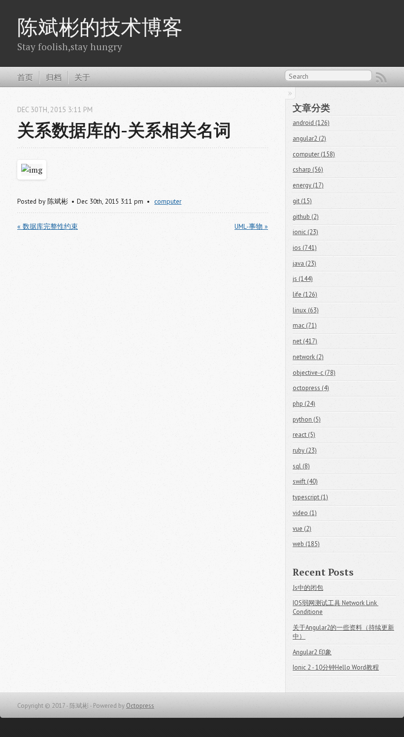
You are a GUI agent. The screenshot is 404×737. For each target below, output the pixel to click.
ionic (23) (305, 232)
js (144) (303, 279)
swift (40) (305, 481)
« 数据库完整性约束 (47, 226)
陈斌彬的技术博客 (100, 26)
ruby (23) (305, 450)
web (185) (306, 544)
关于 (82, 77)
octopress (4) (311, 388)
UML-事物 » (251, 226)
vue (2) (302, 528)
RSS (381, 77)
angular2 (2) (309, 138)
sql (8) (301, 466)
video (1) (305, 513)
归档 (54, 77)
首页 (25, 77)
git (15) (302, 201)
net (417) (305, 341)
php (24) (304, 403)
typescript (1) (310, 497)
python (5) (307, 419)
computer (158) (314, 154)
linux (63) (306, 310)
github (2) (306, 217)
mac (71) (305, 325)
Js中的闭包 (308, 587)
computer (167, 201)
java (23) (304, 263)
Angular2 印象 (312, 652)
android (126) (311, 123)
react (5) (304, 434)
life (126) (305, 294)
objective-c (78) (314, 372)
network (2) (308, 357)
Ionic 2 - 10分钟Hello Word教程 (336, 667)
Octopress (140, 706)
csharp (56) (308, 169)
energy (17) (308, 185)
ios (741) (305, 248)
